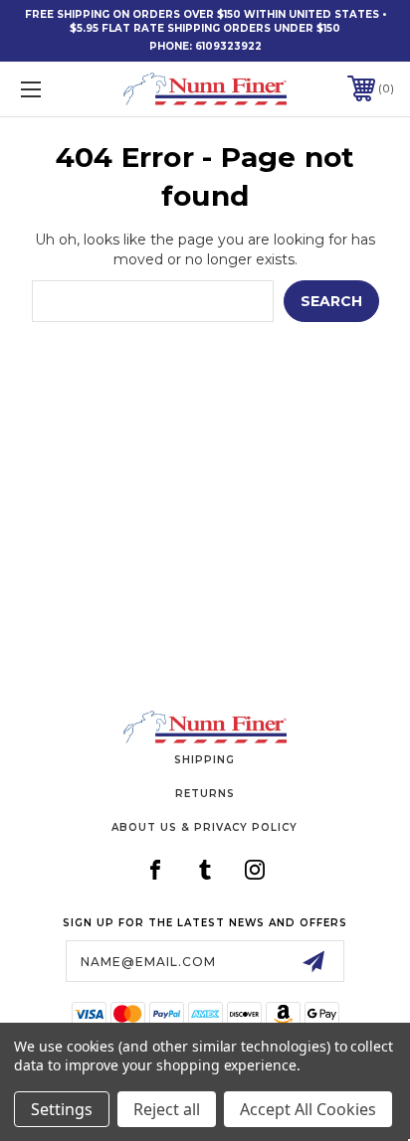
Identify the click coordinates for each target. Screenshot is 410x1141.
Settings (62, 1109)
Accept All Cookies (308, 1109)
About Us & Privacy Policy (204, 827)
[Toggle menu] (58, 89)
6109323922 (228, 46)
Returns (205, 793)
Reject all (166, 1109)
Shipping (204, 759)
